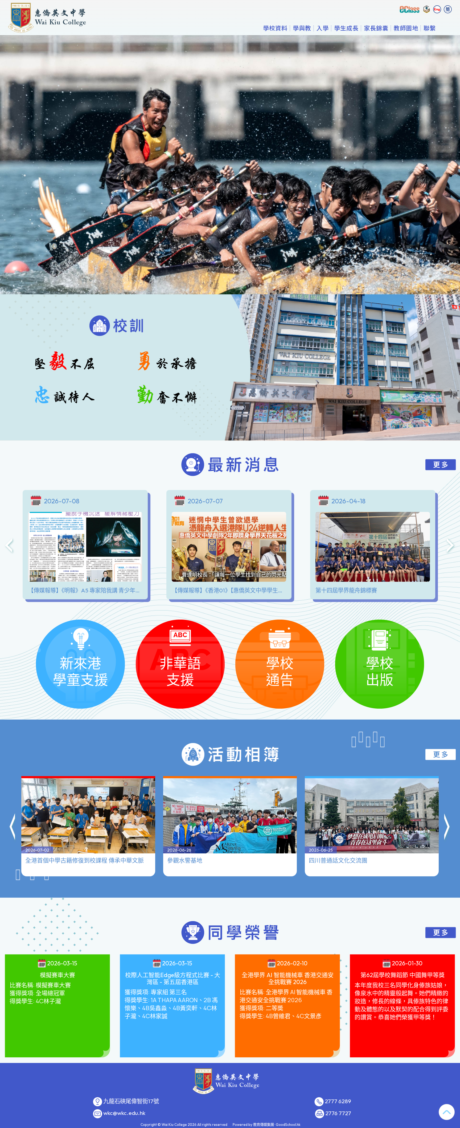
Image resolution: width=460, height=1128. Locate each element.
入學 (323, 28)
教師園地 (406, 28)
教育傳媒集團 (263, 1124)
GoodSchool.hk (288, 1124)
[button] (13, 827)
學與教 (302, 28)
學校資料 (275, 28)
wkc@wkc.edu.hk (124, 1113)
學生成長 (346, 28)
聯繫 (430, 28)
